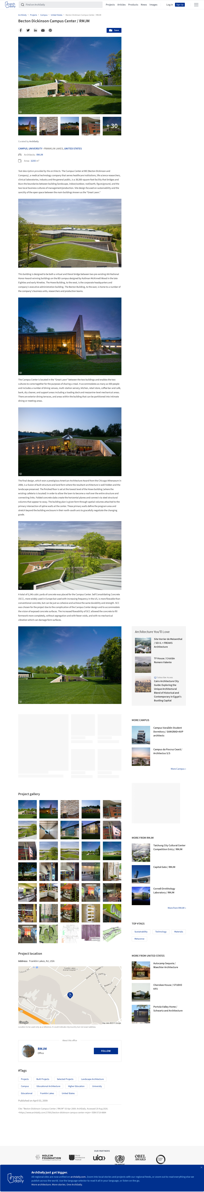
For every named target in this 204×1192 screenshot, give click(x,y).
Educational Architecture (48, 1086)
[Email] (42, 30)
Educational (26, 1093)
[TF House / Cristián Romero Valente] (143, 665)
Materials (178, 931)
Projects (110, 4)
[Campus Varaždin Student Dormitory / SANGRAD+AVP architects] (141, 735)
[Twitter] (28, 30)
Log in (169, 4)
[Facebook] (20, 30)
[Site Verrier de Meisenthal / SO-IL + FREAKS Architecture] (143, 645)
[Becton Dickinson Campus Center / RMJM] (27, 809)
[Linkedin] (35, 30)
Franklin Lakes (47, 1093)
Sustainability (141, 931)
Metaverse (139, 938)
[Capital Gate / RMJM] (141, 874)
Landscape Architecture (92, 1079)
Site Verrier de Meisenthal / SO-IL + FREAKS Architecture (168, 643)
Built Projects (42, 1079)
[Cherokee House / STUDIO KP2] (141, 992)
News (144, 4)
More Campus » (178, 769)
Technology (161, 931)
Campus (23, 148)
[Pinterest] (50, 30)
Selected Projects (65, 1079)
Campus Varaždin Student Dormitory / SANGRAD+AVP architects (168, 731)
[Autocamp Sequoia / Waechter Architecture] (141, 970)
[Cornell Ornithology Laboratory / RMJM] (141, 896)
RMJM (39, 155)
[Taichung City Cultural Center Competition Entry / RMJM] (141, 852)
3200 (33, 161)
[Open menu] (196, 4)
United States (73, 148)
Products (133, 4)
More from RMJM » (177, 908)
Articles (121, 4)
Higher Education (76, 1086)
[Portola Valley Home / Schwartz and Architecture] (141, 1014)
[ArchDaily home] (10, 4)
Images (153, 4)
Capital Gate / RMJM (164, 867)
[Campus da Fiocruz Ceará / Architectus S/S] (141, 757)
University (35, 148)
